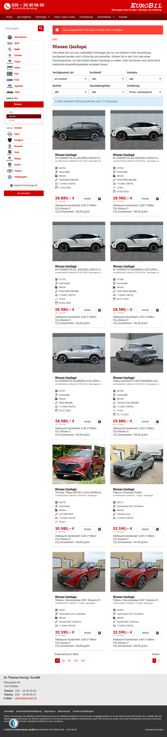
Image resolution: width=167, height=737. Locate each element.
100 (76, 660)
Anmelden (9, 711)
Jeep (17, 92)
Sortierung (133, 85)
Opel (16, 134)
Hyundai (18, 86)
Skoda (17, 158)
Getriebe (132, 72)
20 (63, 660)
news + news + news (64, 17)
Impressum (49, 711)
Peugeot (18, 140)
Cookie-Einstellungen (83, 711)
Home (9, 17)
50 (69, 660)
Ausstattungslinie (100, 85)
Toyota (18, 171)
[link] (99, 198)
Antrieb (57, 85)
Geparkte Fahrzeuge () (25, 185)
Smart (17, 164)
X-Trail (11, 121)
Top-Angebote (24, 17)
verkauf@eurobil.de (25, 698)
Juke (11, 112)
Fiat (16, 73)
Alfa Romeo (20, 37)
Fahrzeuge (41, 17)
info (55, 39)
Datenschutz (64, 711)
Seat (16, 152)
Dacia (17, 67)
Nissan (18, 104)
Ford (16, 79)
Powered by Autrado (154, 730)
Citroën (18, 55)
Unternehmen (104, 17)
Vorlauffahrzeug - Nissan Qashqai (79, 163)
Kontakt (123, 17)
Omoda (18, 128)
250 (83, 660)
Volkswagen (20, 177)
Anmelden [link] (25, 193)
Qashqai (12, 116)
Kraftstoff (95, 72)
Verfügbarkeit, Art (63, 72)
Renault (18, 146)
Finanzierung (86, 17)
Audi (16, 43)
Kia (16, 98)
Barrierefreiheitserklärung (29, 711)
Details (87, 198)
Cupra (17, 61)
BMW (17, 49)
